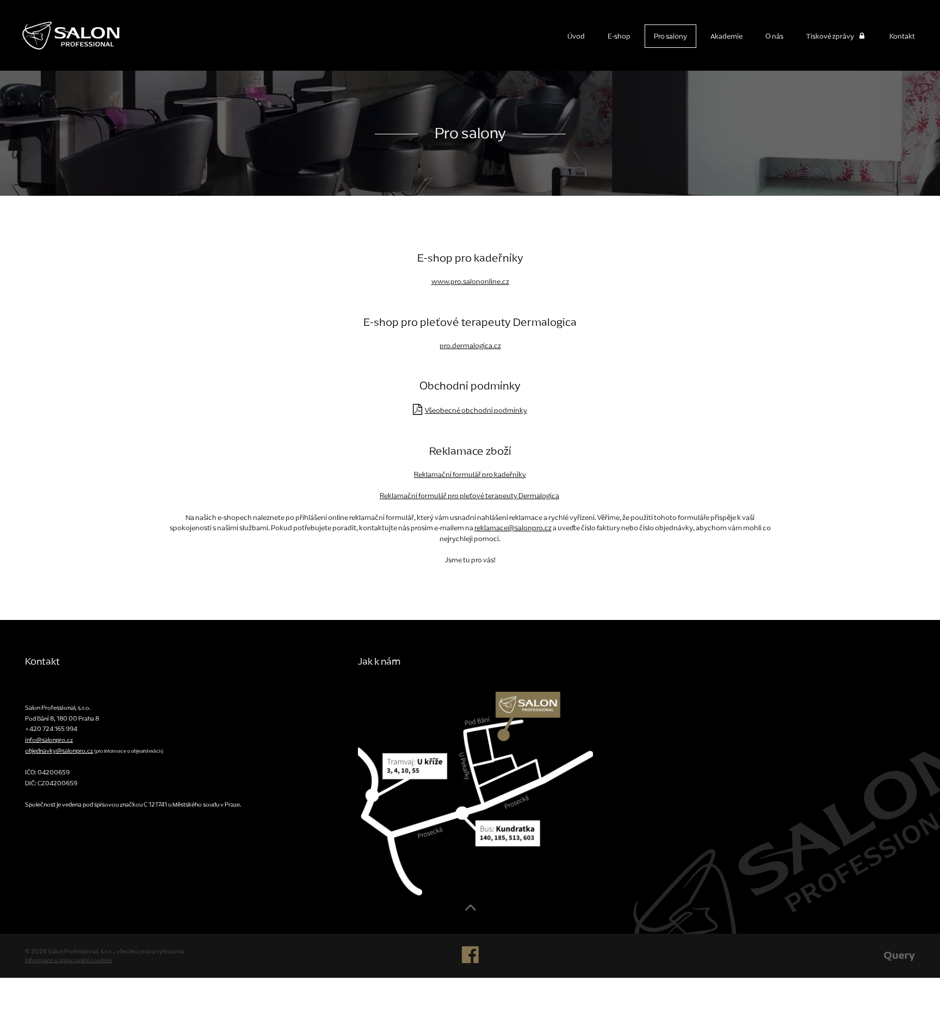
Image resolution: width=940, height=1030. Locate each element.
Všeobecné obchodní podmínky (476, 410)
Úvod (576, 36)
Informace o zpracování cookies (68, 959)
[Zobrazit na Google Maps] (475, 793)
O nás (774, 36)
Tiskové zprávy (830, 36)
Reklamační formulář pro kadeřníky (470, 474)
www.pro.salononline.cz (470, 281)
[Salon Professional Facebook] (470, 959)
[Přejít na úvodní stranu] (60, 31)
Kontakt (902, 36)
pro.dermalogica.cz (470, 345)
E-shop (619, 36)
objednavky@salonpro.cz (59, 750)
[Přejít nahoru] (470, 911)
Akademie (726, 36)
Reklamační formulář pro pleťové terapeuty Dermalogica (469, 496)
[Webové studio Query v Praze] (899, 955)
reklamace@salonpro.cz (513, 528)
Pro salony (670, 36)
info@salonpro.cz (49, 739)
